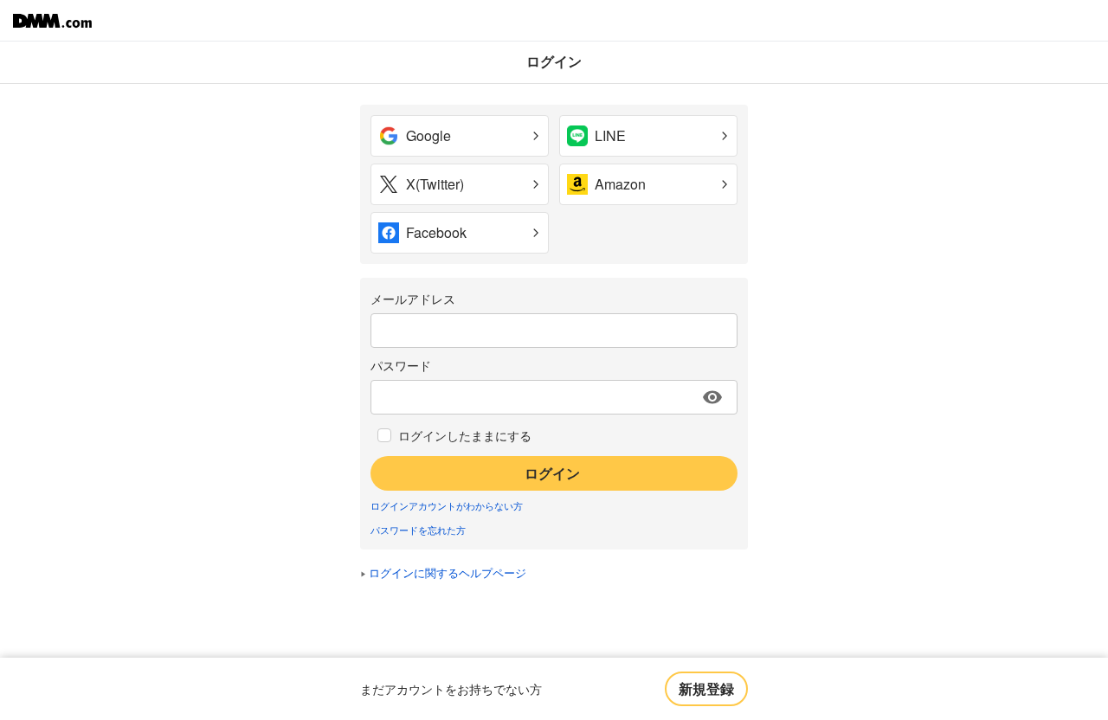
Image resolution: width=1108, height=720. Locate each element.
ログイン (552, 473)
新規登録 (706, 688)
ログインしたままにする (464, 435)
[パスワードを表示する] (712, 397)
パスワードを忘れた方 (418, 530)
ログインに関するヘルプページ (447, 572)
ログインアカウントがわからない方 (446, 505)
